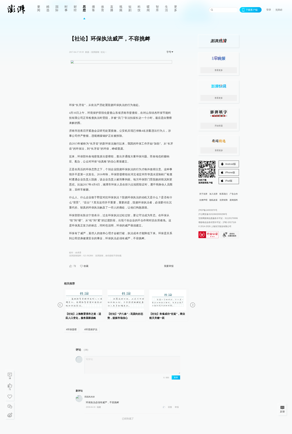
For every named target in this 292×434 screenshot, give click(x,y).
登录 (268, 9)
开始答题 (219, 126)
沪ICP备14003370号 (207, 210)
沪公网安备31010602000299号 (212, 214)
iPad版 (228, 180)
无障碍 (278, 9)
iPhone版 (230, 172)
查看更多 (219, 70)
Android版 (230, 164)
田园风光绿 (89, 397)
